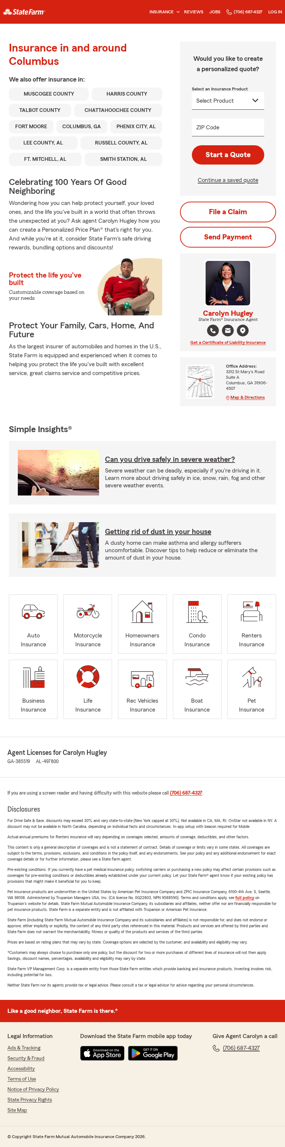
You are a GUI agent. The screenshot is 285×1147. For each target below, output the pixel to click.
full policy (244, 897)
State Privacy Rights (29, 1100)
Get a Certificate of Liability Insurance (228, 342)
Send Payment (228, 237)
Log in (275, 12)
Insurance (162, 12)
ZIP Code (207, 127)
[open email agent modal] (228, 331)
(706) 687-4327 (248, 12)
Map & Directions (247, 397)
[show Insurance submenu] (177, 12)
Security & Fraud (26, 1058)
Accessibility (21, 1068)
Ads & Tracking (23, 1048)
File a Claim (228, 212)
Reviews (193, 12)
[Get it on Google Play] (153, 1053)
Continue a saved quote (228, 180)
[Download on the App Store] (102, 1053)
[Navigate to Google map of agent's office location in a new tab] (243, 331)
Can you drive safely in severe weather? (170, 459)
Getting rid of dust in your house (158, 532)
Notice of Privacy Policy (33, 1089)
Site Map (17, 1110)
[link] (24, 12)
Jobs (214, 12)
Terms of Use (21, 1079)
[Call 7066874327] (213, 331)
